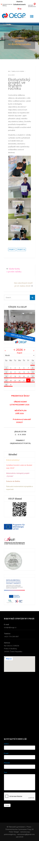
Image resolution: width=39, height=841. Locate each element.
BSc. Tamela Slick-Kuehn (16, 71)
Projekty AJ (21, 249)
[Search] (32, 297)
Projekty (12, 249)
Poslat (7, 805)
